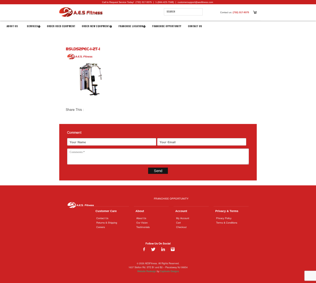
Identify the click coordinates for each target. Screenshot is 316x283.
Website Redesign (146, 271)
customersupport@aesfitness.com (195, 2)
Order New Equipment (95, 26)
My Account (182, 218)
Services (32, 26)
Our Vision (142, 222)
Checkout (181, 227)
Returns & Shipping (106, 222)
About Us (12, 26)
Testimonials (143, 227)
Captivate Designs (169, 271)
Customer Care (106, 211)
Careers (100, 227)
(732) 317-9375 (143, 2)
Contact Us (195, 26)
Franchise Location (130, 26)
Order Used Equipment (61, 26)
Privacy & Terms (226, 211)
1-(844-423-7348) (164, 2)
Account (181, 211)
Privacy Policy (224, 218)
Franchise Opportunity (166, 26)
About (139, 211)
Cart (178, 222)
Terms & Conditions (226, 222)
